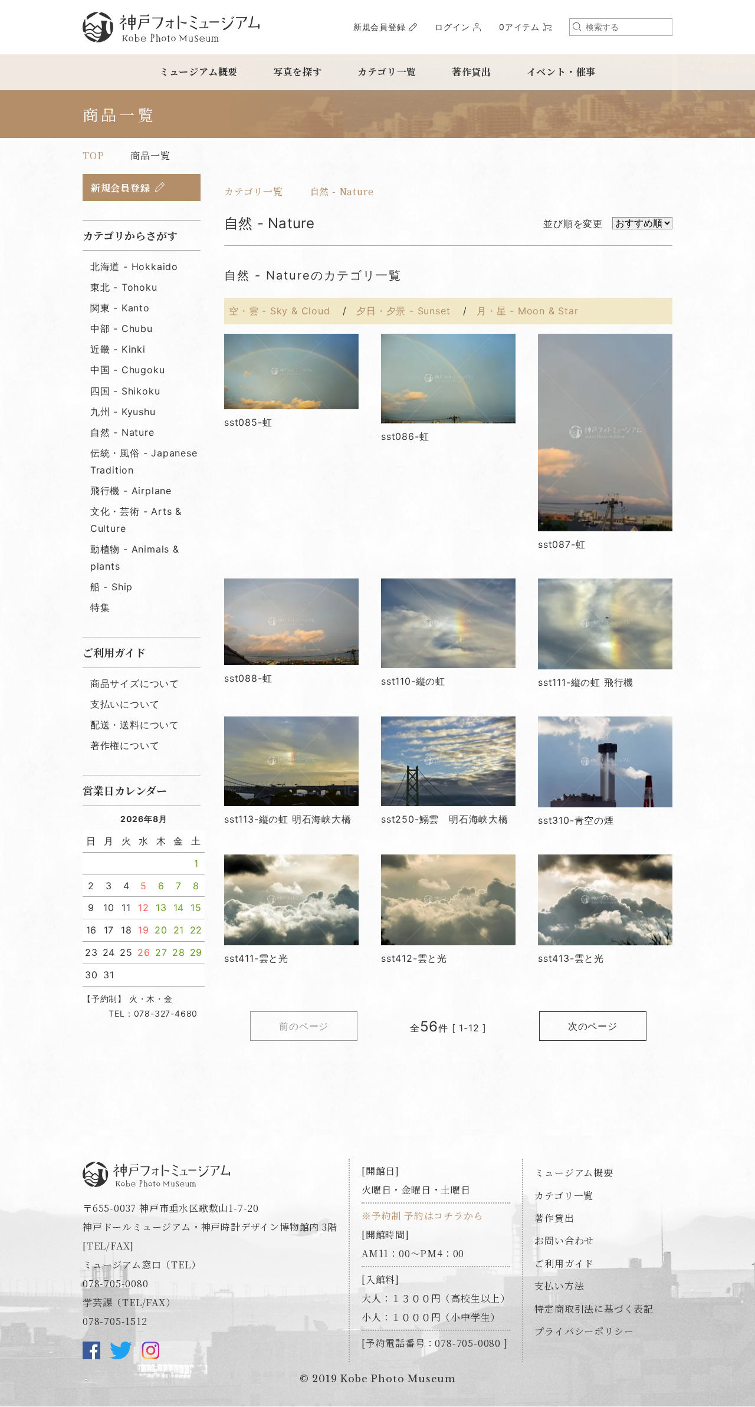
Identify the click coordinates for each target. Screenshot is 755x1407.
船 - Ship (111, 587)
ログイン (452, 27)
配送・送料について (134, 725)
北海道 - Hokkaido (134, 266)
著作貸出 (471, 71)
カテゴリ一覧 (386, 71)
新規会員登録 (379, 27)
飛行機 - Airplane (131, 491)
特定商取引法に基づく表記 (594, 1309)
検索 (577, 26)
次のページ (593, 1026)
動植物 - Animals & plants (134, 557)
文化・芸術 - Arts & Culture (136, 519)
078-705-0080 (116, 1283)
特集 (100, 607)
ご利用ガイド (564, 1263)
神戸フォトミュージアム (171, 27)
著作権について (125, 745)
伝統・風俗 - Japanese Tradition (144, 461)
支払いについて (125, 704)
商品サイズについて (134, 683)
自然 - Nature (342, 191)
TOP (93, 155)
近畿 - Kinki (118, 349)
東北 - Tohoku (123, 287)
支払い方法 (559, 1286)
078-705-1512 (115, 1321)
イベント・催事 (561, 71)
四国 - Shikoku (125, 391)
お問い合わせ (564, 1240)
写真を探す (298, 71)
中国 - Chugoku (127, 370)
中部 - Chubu (121, 328)
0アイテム (519, 27)
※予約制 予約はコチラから (422, 1215)
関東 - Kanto (120, 308)
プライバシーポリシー (583, 1331)
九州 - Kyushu (123, 412)
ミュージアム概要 (198, 71)
